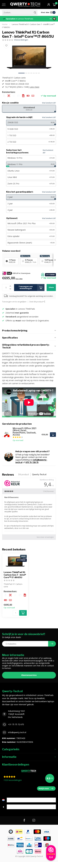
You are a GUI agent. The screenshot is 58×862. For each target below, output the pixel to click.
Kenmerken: (8, 92)
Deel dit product (36, 302)
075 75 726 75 (31, 462)
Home (4, 24)
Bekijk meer (44, 788)
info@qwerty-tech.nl (17, 732)
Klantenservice (29, 675)
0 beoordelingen (21, 40)
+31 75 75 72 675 (16, 724)
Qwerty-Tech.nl (39, 474)
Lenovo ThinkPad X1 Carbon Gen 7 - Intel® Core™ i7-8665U (15, 575)
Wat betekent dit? (49, 103)
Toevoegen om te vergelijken (14, 302)
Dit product (23, 474)
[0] (54, 4)
